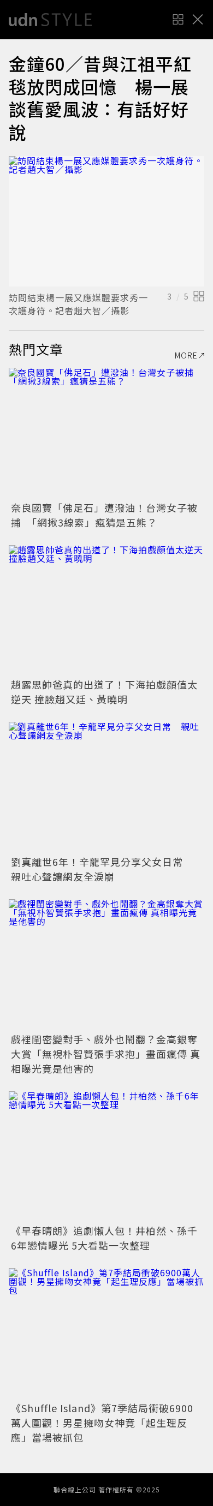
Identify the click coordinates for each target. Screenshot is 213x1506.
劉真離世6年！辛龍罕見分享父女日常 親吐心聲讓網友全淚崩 (102, 868)
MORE (186, 355)
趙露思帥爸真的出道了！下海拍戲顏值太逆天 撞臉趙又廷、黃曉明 (104, 691)
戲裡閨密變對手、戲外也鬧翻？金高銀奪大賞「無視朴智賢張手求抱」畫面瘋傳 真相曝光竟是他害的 (105, 1053)
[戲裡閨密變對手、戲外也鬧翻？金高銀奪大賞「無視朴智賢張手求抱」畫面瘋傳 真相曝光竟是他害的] (106, 964)
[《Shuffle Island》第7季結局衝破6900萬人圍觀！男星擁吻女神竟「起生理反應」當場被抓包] (106, 1333)
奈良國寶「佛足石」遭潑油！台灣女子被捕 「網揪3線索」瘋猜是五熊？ (104, 514)
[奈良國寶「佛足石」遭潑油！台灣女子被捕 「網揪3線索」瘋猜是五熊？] (106, 433)
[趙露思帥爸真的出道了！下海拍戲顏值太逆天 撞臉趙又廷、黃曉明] (106, 610)
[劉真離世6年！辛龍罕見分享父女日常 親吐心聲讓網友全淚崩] (106, 787)
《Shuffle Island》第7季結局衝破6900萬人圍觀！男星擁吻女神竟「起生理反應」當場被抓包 (102, 1422)
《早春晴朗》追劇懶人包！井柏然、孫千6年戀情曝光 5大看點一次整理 (104, 1237)
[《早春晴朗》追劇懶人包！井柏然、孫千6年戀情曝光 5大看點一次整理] (106, 1156)
